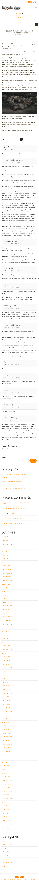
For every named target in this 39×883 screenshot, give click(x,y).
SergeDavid (8, 147)
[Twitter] (31, 1)
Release (5, 848)
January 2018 (6, 569)
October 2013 (6, 751)
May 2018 (5, 558)
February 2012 (7, 824)
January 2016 (6, 653)
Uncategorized (7, 863)
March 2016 (6, 646)
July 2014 (5, 718)
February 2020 (7, 540)
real (3, 518)
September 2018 (7, 544)
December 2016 (7, 613)
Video (4, 866)
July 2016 (5, 631)
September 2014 (7, 711)
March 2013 (6, 777)
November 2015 (7, 660)
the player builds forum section (12, 72)
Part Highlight (7, 844)
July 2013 (5, 762)
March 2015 (6, 689)
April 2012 (5, 817)
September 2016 (7, 624)
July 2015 (5, 675)
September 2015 (7, 667)
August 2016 (6, 628)
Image (4, 841)
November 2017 (7, 573)
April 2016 (5, 642)
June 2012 (5, 809)
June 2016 (5, 635)
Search (4, 457)
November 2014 (7, 704)
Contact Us (20, 879)
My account (32, 879)
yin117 (4, 514)
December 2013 (7, 744)
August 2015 (6, 671)
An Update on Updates (9, 478)
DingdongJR (8, 268)
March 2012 (6, 820)
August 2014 (6, 715)
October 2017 (6, 577)
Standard (5, 852)
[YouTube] (33, 1)
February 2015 (7, 693)
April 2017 (5, 598)
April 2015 (5, 686)
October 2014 (6, 707)
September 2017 (7, 580)
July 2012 (5, 806)
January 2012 (6, 828)
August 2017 (6, 584)
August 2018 (6, 548)
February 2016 (7, 649)
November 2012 (7, 791)
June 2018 (5, 555)
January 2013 (6, 784)
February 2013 (7, 780)
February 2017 (7, 606)
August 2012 (6, 802)
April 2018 (5, 562)
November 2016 (7, 617)
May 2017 (5, 595)
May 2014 (5, 726)
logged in (11, 449)
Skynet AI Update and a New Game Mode (14, 474)
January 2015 (6, 697)
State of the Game (8, 855)
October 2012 (6, 795)
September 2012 (7, 798)
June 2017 (5, 591)
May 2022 (5, 537)
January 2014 (6, 740)
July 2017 (5, 588)
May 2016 (5, 638)
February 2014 (7, 737)
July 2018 (5, 551)
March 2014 (6, 733)
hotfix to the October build (21, 46)
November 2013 (7, 747)
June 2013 (5, 766)
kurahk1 (5, 523)
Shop (9, 879)
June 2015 (5, 678)
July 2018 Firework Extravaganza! (13, 489)
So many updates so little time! (12, 485)
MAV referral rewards (16, 44)
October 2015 (6, 664)
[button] (36, 8)
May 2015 (5, 682)
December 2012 (7, 788)
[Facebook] (29, 1)
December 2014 (7, 700)
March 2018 (6, 566)
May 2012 (5, 813)
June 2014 (5, 722)
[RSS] (35, 1)
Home (5, 879)
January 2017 (6, 609)
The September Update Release (12, 481)
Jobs (26, 879)
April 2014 (5, 729)
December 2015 (7, 657)
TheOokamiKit (6, 509)
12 (36, 24)
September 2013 (7, 755)
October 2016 (6, 620)
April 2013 (5, 773)
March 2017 (6, 602)
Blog (13, 879)
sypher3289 (6, 502)
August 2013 (6, 758)
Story (4, 859)
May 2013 (5, 769)
